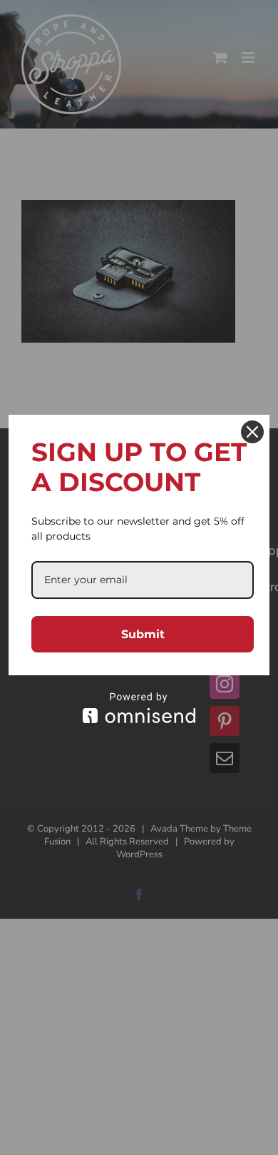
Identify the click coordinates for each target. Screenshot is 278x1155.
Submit (143, 634)
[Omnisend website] (139, 707)
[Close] (252, 432)
